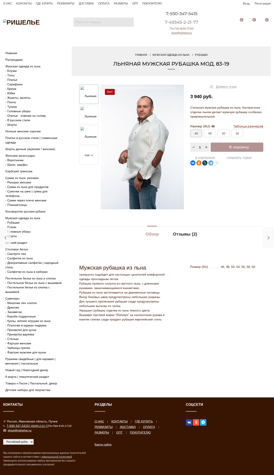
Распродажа (14, 59)
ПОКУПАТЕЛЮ (152, 3)
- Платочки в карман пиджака (25, 325)
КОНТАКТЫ (24, 3)
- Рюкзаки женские (18, 182)
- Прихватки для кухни (20, 330)
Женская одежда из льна (22, 66)
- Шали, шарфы (16, 164)
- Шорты (11, 124)
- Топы (10, 75)
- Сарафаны (14, 84)
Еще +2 (89, 155)
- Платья (11, 79)
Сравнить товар (239, 158)
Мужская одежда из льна (22, 218)
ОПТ (135, 3)
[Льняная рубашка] (88, 114)
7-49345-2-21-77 (181, 22)
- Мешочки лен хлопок (21, 303)
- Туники (11, 106)
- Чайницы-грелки (17, 348)
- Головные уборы (18, 111)
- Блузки (11, 70)
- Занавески (13, 312)
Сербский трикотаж (18, 171)
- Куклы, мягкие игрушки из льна (28, 321)
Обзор (152, 234)
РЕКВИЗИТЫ (65, 3)
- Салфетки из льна (19, 258)
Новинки (11, 53)
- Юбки (10, 93)
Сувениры (12, 298)
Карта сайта (103, 444)
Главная (141, 54)
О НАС (7, 3)
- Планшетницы (16, 205)
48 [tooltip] (210, 133)
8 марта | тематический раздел (27, 376)
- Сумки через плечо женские (25, 200)
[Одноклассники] (198, 162)
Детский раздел (16, 242)
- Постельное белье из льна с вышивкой (33, 283)
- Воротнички (14, 160)
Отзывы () (185, 234)
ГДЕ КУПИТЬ (44, 3)
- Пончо (10, 102)
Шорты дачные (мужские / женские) (30, 149)
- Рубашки (12, 222)
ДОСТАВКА (86, 3)
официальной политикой (57, 456)
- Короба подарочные (20, 316)
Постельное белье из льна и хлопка (30, 278)
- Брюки (10, 88)
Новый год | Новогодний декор (26, 370)
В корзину (239, 147)
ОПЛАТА (104, 3)
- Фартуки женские (18, 343)
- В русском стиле (17, 120)
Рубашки (201, 54)
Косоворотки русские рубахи (25, 211)
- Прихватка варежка (19, 334)
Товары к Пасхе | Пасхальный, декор (31, 383)
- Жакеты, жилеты (17, 97)
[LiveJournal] (204, 162)
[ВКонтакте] (192, 162)
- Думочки (12, 307)
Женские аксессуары (20, 155)
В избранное (205, 158)
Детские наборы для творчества (27, 390)
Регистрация (263, 3)
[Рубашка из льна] (88, 135)
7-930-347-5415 (181, 13)
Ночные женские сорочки (23, 131)
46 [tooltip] (196, 133)
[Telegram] (210, 162)
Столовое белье (16, 249)
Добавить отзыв (226, 86)
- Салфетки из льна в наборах (26, 271)
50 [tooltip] (223, 133)
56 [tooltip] (237, 133)
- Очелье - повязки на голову (25, 115)
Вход (246, 3)
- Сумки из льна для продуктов (26, 187)
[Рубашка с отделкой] (142, 146)
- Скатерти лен (15, 253)
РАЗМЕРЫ (121, 3)
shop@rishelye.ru (181, 32)
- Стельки (12, 339)
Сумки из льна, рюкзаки (22, 178)
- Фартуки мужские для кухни (25, 352)
